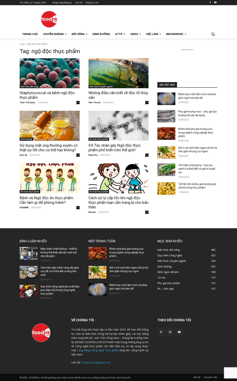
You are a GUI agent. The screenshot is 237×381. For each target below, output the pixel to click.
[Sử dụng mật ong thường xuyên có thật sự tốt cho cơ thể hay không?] (50, 126)
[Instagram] (170, 332)
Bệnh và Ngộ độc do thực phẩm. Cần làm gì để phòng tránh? (47, 200)
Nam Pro (93, 155)
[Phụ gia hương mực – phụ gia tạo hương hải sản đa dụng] (166, 116)
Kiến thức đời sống (29, 86)
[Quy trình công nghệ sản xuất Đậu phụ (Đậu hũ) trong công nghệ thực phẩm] (29, 291)
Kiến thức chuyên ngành (101, 86)
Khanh (92, 212)
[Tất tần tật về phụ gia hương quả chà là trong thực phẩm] (166, 188)
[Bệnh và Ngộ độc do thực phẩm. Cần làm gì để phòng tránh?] (50, 178)
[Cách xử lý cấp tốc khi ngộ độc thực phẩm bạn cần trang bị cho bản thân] (118, 178)
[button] (212, 34)
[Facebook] (210, 3)
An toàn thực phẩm (99, 139)
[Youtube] (215, 3)
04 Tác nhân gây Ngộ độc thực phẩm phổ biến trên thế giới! (115, 147)
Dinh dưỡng (26, 139)
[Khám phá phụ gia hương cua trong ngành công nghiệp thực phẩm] (166, 133)
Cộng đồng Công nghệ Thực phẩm (98, 350)
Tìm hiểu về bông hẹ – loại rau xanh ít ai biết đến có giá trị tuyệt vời (196, 169)
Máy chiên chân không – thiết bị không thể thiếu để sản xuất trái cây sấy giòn (59, 252)
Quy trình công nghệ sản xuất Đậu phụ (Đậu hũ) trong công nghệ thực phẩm (60, 290)
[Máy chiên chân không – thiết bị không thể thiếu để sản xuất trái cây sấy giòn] (29, 253)
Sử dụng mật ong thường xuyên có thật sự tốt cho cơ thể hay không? (49, 147)
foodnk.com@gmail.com (96, 362)
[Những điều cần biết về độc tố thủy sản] (118, 73)
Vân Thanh (95, 102)
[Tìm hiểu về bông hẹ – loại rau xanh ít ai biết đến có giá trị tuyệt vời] (166, 169)
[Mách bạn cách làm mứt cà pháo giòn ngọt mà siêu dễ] (166, 98)
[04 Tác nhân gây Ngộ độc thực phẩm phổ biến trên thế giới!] (118, 126)
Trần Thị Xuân (27, 102)
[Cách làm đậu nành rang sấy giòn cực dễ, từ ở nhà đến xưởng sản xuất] (29, 272)
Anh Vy (23, 155)
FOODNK (24, 207)
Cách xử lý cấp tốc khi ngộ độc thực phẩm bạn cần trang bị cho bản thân (118, 202)
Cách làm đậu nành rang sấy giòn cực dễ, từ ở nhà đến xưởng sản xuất (60, 271)
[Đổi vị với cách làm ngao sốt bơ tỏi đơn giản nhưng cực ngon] (166, 152)
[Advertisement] (146, 18)
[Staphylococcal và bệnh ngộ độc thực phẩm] (50, 73)
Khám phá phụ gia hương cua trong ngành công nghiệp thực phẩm (195, 132)
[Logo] (49, 19)
